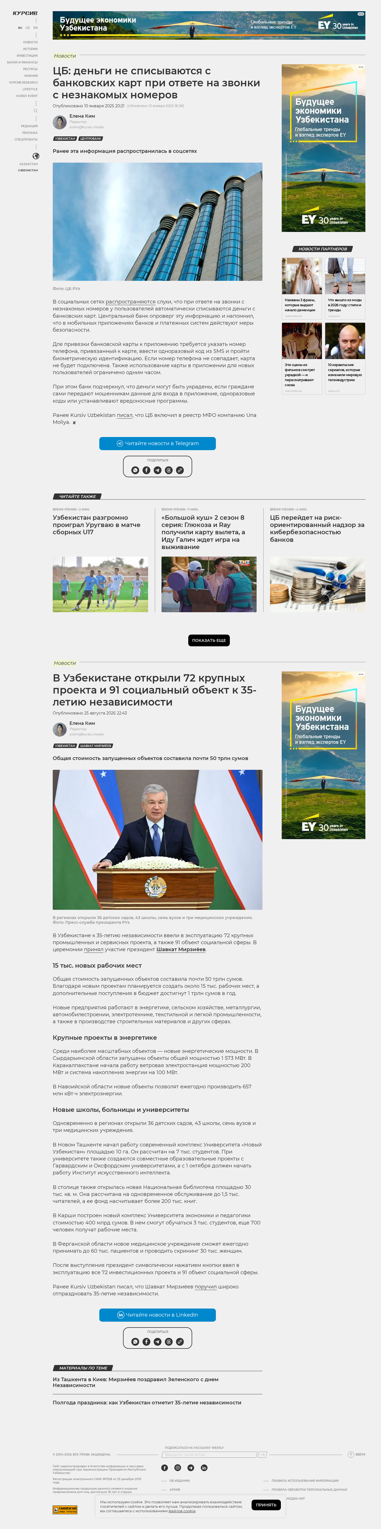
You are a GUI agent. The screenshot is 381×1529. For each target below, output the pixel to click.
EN (35, 28)
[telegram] (190, 1467)
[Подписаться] (262, 1455)
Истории (30, 49)
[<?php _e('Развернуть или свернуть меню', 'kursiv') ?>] (36, 156)
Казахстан (29, 164)
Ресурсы (30, 69)
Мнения (31, 76)
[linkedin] (204, 1467)
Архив (175, 1490)
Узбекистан (28, 170)
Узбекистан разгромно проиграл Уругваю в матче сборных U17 (97, 525)
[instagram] (177, 1467)
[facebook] (164, 1467)
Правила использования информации (305, 1481)
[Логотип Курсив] (25, 13)
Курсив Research (23, 82)
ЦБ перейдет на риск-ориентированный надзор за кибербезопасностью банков (317, 528)
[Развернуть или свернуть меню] (36, 111)
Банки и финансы (22, 62)
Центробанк (90, 139)
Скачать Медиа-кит (288, 1498)
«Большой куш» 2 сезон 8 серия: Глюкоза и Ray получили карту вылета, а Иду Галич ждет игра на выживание (203, 532)
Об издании (180, 1481)
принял (93, 949)
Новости (30, 42)
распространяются (131, 302)
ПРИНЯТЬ (266, 1504)
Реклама (30, 133)
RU (20, 28)
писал (124, 415)
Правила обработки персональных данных (309, 1490)
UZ (28, 28)
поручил (206, 1287)
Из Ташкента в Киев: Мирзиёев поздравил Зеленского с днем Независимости (136, 1382)
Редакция (29, 126)
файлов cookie (182, 1511)
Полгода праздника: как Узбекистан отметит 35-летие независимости (147, 1403)
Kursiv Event (27, 96)
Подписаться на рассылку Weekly (194, 1448)
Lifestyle (30, 89)
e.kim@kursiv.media (86, 127)
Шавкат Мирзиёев (95, 746)
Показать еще (209, 640)
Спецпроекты (26, 139)
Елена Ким (82, 116)
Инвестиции (27, 56)
